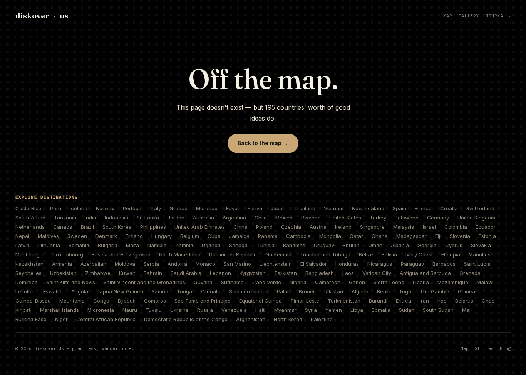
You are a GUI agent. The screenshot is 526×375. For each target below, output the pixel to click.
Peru (55, 208)
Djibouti (127, 301)
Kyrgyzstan (253, 273)
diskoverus (42, 15)
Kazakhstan (29, 264)
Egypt (232, 208)
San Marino (237, 264)
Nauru (129, 310)
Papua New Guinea (120, 291)
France (423, 208)
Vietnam (333, 208)
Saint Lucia (477, 264)
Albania (400, 245)
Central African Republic (106, 319)
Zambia (184, 245)
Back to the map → (263, 143)
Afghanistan (250, 319)
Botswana (407, 217)
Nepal (22, 236)
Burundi (378, 301)
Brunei (306, 291)
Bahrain (153, 273)
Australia (203, 217)
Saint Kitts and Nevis (70, 282)
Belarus (464, 301)
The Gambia (434, 291)
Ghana (380, 236)
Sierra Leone (389, 282)
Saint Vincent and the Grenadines (144, 282)
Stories (484, 348)
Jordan (176, 217)
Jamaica (239, 236)
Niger (61, 319)
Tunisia (266, 245)
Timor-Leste (304, 301)
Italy (156, 208)
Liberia (421, 282)
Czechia (291, 227)
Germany (438, 217)
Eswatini (53, 291)
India (90, 217)
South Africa (30, 217)
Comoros (155, 301)
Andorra (177, 264)
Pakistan (333, 291)
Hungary (161, 236)
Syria (311, 310)
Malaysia (403, 227)
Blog (505, 348)
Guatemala (278, 254)
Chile (261, 217)
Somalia (381, 310)
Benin (383, 291)
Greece (178, 208)
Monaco (205, 264)
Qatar (356, 236)
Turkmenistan (344, 301)
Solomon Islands (248, 291)
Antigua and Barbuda (425, 273)
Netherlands (30, 227)
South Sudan (438, 310)
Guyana (203, 282)
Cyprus (453, 245)
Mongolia (330, 236)
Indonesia (116, 217)
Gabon (357, 282)
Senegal (239, 245)
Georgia (427, 245)
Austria (318, 227)
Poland (264, 227)
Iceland (78, 208)
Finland (134, 236)
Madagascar (411, 236)
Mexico (284, 217)
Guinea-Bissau (33, 301)
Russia (205, 310)
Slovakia (481, 245)
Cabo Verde (266, 282)
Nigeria (298, 282)
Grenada (470, 273)
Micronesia (100, 310)
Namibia (157, 245)
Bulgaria (107, 245)
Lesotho (25, 291)
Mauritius (480, 254)
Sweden (77, 236)
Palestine (322, 319)
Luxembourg (68, 254)
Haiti (260, 310)
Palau (283, 291)
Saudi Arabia (186, 273)
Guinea (466, 291)
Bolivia (389, 254)
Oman (375, 245)
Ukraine (179, 310)
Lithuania (49, 245)
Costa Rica (28, 208)
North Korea (288, 319)
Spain (399, 208)
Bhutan (351, 245)
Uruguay (324, 245)
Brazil (87, 227)
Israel (429, 227)
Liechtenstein (276, 264)
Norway (105, 208)
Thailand (304, 208)
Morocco (207, 208)
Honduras (347, 264)
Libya (356, 310)
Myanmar (285, 310)
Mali (467, 310)
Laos (348, 273)
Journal (496, 15)
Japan (278, 208)
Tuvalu (154, 310)
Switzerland (480, 208)
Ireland (343, 227)
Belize (366, 254)
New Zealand (368, 208)
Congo (101, 301)
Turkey (378, 217)
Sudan (406, 310)
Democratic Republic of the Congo (186, 319)
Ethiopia (450, 254)
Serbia (151, 264)
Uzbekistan (63, 273)
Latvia (22, 245)
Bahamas (294, 245)
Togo (405, 291)
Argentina (234, 217)
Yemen (333, 310)
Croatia (449, 208)
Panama (268, 236)
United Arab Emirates (199, 227)
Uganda (211, 245)
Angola (79, 291)
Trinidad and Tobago (325, 254)
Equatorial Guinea (260, 301)
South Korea (117, 227)
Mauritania (72, 301)
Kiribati (23, 310)
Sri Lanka (148, 217)
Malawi (485, 282)
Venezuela (234, 310)
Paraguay (412, 264)
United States (345, 217)
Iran (424, 301)
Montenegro (30, 254)
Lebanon (220, 273)
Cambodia (298, 236)
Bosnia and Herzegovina (121, 254)
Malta (132, 245)
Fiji (438, 236)
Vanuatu (211, 291)
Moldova (125, 264)
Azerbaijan (93, 264)
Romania (79, 245)
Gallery (468, 15)
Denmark (106, 236)
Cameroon (327, 282)
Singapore (372, 227)
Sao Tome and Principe (202, 301)
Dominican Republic (233, 254)
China (240, 227)
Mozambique (452, 282)
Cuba (214, 236)
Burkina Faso (31, 319)
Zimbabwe (98, 273)
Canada (62, 227)
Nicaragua (379, 264)
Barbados (444, 264)
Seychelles (28, 273)
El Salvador (313, 264)
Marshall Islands (59, 310)
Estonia (487, 236)
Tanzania (65, 217)
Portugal (133, 208)
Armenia (62, 264)
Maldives (48, 236)
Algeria (360, 291)
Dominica (26, 282)
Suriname (232, 282)
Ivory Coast (419, 254)
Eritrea (403, 301)
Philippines (153, 227)
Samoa (160, 291)
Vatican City (376, 273)
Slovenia (460, 236)
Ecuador (486, 227)
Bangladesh (319, 273)
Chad (488, 301)
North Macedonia (180, 254)
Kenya (255, 208)
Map (447, 15)
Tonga (184, 291)
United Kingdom (476, 217)
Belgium (189, 236)
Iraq (442, 301)
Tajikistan (285, 273)
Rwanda (311, 217)
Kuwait (127, 273)
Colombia (455, 227)
